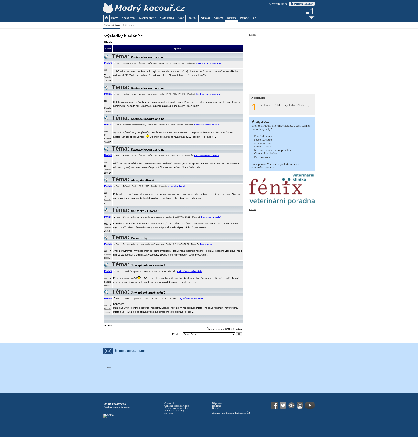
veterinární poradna (263, 167)
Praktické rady (262, 146)
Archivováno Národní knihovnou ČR (231, 413)
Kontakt (216, 408)
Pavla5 (108, 63)
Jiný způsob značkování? (148, 265)
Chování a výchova (132, 271)
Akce (181, 17)
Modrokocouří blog (174, 410)
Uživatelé (129, 25)
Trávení (126, 186)
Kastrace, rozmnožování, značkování (140, 63)
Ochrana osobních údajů (176, 406)
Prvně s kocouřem (264, 136)
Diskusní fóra (111, 25)
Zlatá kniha (167, 17)
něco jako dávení (142, 180)
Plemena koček (263, 157)
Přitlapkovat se (303, 3)
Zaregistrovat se (278, 3)
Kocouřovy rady (261, 129)
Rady (114, 17)
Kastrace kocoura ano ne (147, 57)
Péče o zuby (139, 238)
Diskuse (231, 17)
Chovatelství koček (265, 153)
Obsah (108, 42)
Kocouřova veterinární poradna (272, 150)
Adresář (205, 17)
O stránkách (170, 403)
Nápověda (217, 403)
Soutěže (218, 17)
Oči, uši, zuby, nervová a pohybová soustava (143, 217)
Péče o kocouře (263, 139)
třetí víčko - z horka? (145, 211)
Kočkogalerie (147, 17)
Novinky (168, 413)
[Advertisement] (282, 63)
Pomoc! (244, 17)
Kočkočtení (128, 17)
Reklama (252, 35)
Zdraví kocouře (263, 143)
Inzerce (192, 17)
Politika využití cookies (176, 408)
